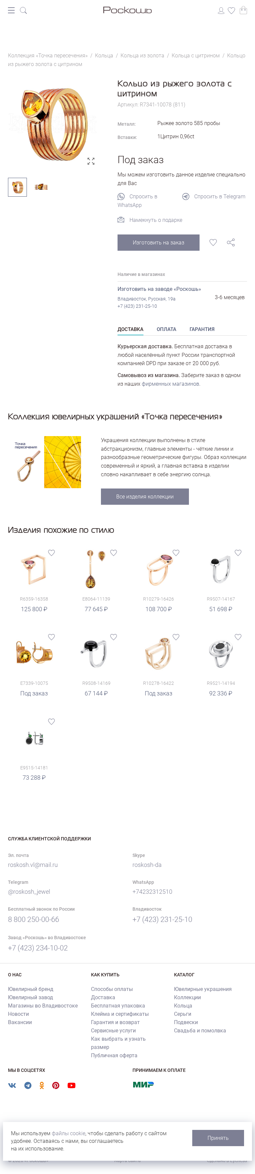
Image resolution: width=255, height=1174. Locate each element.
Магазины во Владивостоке (43, 1006)
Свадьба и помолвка (200, 1030)
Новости (18, 1014)
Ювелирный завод (30, 997)
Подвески (186, 1022)
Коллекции (187, 997)
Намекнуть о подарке (155, 220)
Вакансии (20, 1022)
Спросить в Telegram (219, 196)
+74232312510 (152, 891)
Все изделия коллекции (145, 496)
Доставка (103, 997)
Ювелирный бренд (30, 989)
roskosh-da (147, 864)
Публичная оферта (114, 1055)
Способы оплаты (112, 989)
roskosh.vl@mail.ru (33, 864)
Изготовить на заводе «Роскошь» (159, 289)
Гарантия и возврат (115, 1022)
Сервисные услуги (113, 1030)
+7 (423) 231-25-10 (137, 306)
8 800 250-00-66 (33, 919)
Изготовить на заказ (158, 242)
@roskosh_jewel (29, 891)
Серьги (182, 1014)
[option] (53, 123)
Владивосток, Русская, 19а (147, 298)
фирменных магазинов (170, 384)
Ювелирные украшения (203, 989)
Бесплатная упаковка (118, 1006)
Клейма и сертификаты (120, 1014)
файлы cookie (68, 1133)
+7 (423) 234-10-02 (38, 948)
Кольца (183, 1006)
